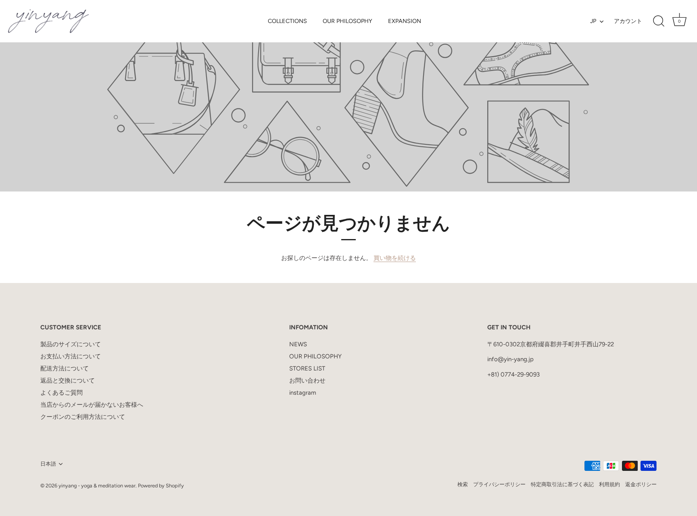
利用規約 (609, 484)
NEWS (298, 344)
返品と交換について (67, 380)
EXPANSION (404, 21)
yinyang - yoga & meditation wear (97, 486)
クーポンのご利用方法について (82, 416)
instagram (302, 392)
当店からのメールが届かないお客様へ (91, 404)
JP (593, 21)
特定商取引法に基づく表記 (562, 484)
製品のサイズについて (70, 344)
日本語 (48, 464)
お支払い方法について (70, 356)
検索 (462, 484)
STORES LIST (307, 368)
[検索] (659, 21)
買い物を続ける (395, 258)
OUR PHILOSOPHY (347, 21)
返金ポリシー (641, 484)
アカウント (628, 21)
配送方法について (64, 368)
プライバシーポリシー (499, 484)
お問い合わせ (307, 380)
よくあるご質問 (61, 392)
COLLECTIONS (287, 21)
